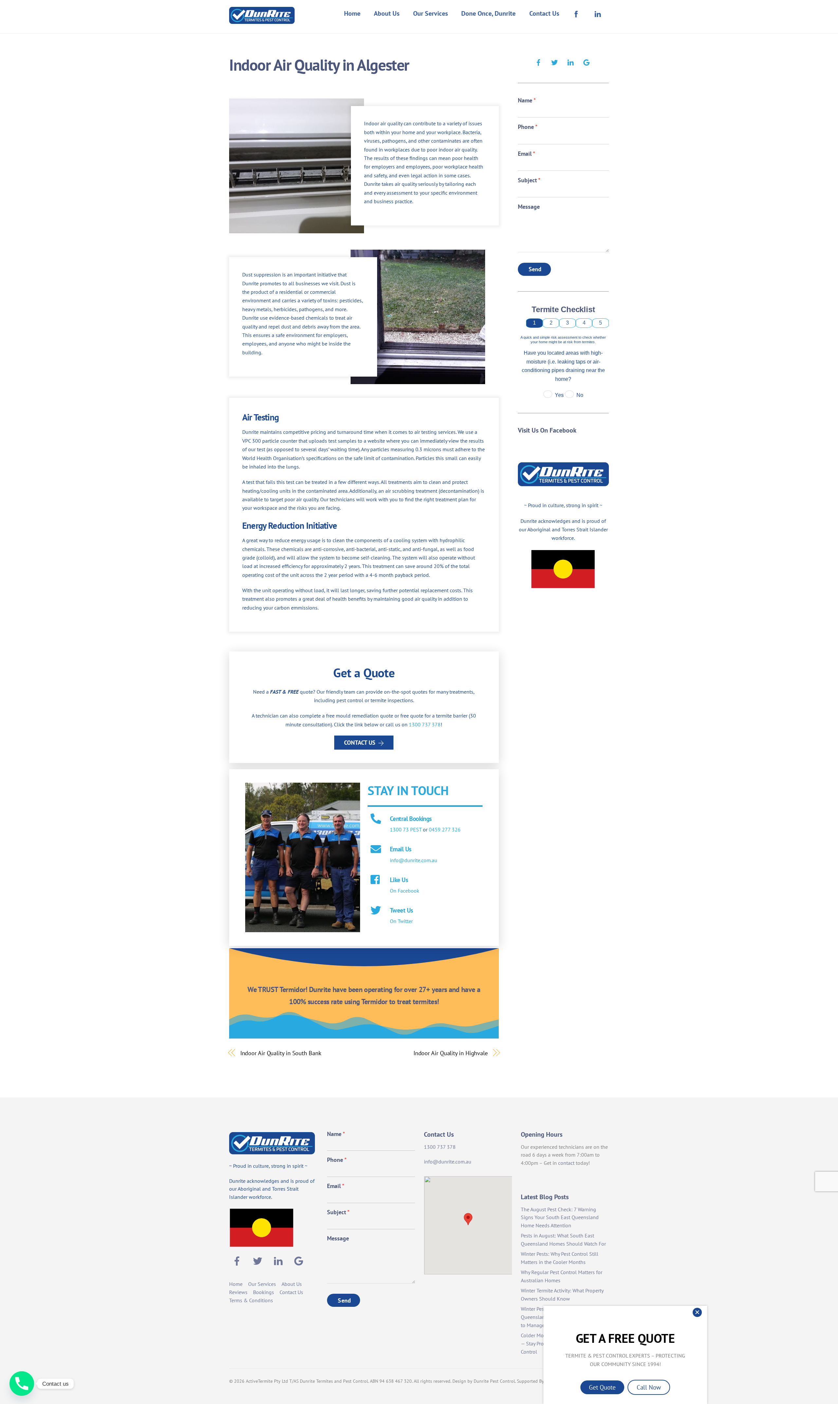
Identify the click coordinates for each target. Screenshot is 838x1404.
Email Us (400, 849)
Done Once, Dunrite (488, 13)
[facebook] (538, 61)
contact (566, 1163)
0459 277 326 (445, 829)
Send (535, 269)
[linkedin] (570, 61)
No (579, 395)
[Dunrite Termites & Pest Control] (262, 19)
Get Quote (602, 1387)
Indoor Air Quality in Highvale (450, 1053)
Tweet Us (401, 910)
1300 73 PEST (406, 829)
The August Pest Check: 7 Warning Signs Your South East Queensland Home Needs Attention (560, 1217)
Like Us (399, 880)
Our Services (430, 13)
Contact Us (544, 13)
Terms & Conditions (251, 1300)
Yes (559, 395)
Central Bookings (411, 818)
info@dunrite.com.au (413, 860)
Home (352, 13)
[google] (586, 61)
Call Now (649, 1387)
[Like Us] (376, 880)
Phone (527, 127)
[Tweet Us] (376, 911)
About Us (386, 13)
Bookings (263, 1292)
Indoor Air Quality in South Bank (280, 1053)
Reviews (238, 1292)
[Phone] (21, 1383)
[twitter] (554, 61)
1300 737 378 (425, 724)
